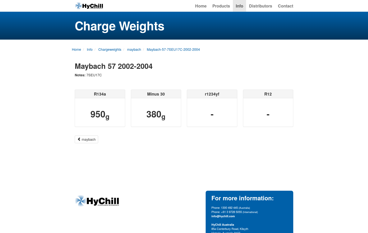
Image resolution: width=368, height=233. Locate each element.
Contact (285, 6)
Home (201, 6)
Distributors (260, 6)
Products (221, 6)
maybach (88, 139)
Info (239, 6)
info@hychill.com (223, 216)
